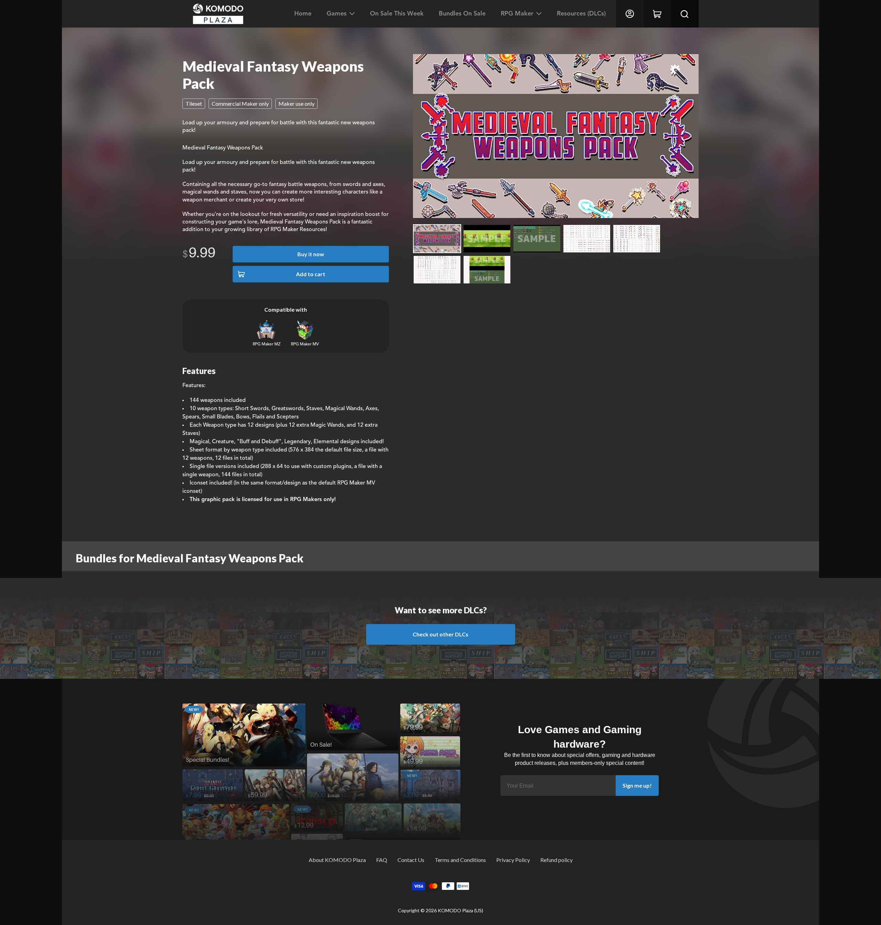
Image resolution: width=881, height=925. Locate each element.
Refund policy (556, 859)
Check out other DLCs (440, 634)
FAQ (381, 859)
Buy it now (310, 254)
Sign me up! (637, 785)
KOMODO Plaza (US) (460, 910)
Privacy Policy (513, 859)
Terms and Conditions (460, 859)
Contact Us (410, 859)
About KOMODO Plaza (337, 859)
